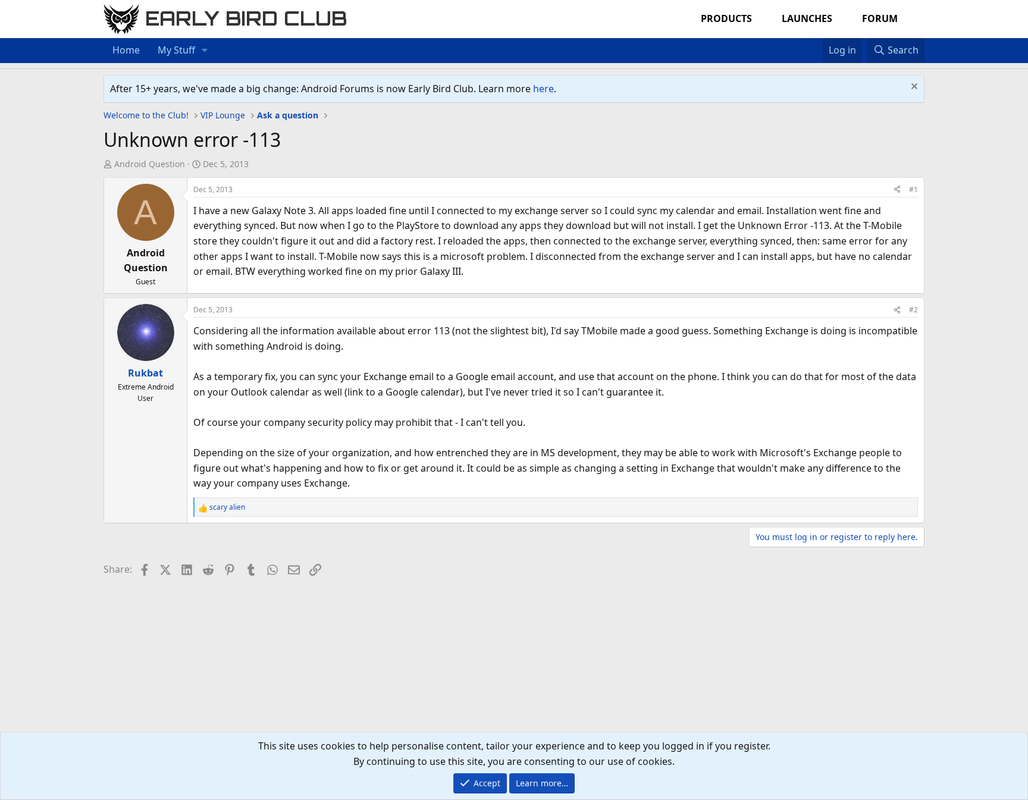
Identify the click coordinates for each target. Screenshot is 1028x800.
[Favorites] (816, 43)
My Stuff (176, 50)
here (543, 88)
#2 (913, 310)
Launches (807, 18)
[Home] (804, 43)
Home (126, 50)
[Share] (897, 189)
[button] (205, 50)
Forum (880, 18)
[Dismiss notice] (913, 87)
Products (726, 18)
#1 (913, 189)
